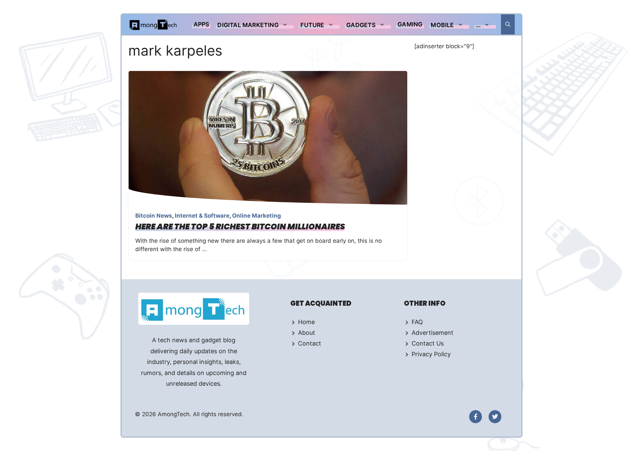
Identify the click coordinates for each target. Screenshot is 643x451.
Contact (309, 343)
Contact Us (428, 343)
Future (312, 24)
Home (306, 321)
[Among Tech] (153, 24)
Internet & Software (202, 215)
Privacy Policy (431, 354)
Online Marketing (256, 215)
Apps (201, 24)
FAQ (417, 321)
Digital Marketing (247, 24)
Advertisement (432, 332)
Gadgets (360, 24)
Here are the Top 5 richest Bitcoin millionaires (240, 226)
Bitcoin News (153, 215)
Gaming (410, 24)
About (306, 332)
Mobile (442, 24)
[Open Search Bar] (508, 24)
